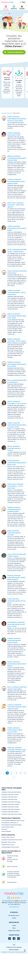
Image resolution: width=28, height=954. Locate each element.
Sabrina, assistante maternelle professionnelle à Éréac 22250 (16, 316)
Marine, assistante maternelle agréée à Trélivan (14, 448)
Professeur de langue (13, 873)
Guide (14, 925)
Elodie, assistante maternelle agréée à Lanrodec (14, 533)
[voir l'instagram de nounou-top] (18, 938)
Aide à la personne (12, 866)
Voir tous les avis (14, 906)
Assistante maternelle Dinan (9, 799)
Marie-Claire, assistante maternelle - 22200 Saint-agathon (16, 205)
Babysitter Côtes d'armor (8, 842)
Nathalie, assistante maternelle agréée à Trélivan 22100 (14, 640)
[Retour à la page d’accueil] (7, 2)
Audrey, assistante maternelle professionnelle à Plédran (16, 664)
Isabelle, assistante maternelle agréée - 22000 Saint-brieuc (16, 292)
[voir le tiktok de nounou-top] (9, 938)
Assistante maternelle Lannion (9, 794)
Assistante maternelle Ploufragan (10, 802)
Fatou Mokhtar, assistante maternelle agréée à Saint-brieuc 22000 (16, 624)
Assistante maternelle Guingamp (10, 809)
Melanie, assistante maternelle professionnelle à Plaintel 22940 (16, 158)
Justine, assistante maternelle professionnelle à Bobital (16, 228)
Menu (23, 2)
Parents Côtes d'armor (7, 844)
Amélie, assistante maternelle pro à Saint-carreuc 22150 (15, 730)
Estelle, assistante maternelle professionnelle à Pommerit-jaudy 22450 (16, 119)
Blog (14, 928)
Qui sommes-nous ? (14, 915)
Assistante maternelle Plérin (9, 797)
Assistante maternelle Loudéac (10, 807)
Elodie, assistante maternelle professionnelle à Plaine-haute (16, 462)
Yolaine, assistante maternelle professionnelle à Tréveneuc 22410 (16, 425)
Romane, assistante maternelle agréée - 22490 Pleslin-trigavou (16, 577)
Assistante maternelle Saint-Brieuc (11, 792)
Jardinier (9, 857)
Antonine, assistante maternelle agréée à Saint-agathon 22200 (16, 181)
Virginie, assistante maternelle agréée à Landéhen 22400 (14, 509)
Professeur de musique (13, 875)
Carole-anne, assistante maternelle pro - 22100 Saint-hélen (15, 486)
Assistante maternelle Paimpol (10, 811)
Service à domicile (12, 859)
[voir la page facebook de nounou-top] (14, 938)
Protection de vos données (14, 947)
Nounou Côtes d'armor (7, 837)
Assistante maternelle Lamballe (10, 804)
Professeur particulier (13, 871)
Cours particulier (11, 877)
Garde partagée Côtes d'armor (10, 847)
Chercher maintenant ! (16, 52)
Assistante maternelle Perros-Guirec (11, 814)
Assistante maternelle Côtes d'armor (11, 839)
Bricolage (10, 861)
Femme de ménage (12, 856)
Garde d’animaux (12, 882)
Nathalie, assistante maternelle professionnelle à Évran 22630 (16, 364)
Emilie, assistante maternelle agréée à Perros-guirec (16, 601)
